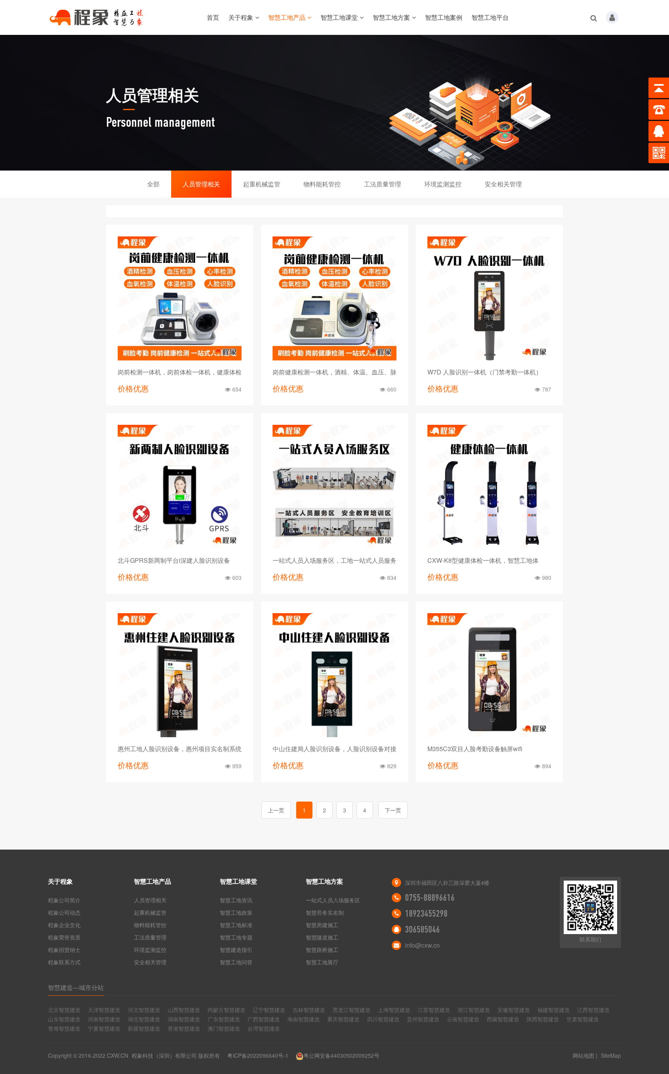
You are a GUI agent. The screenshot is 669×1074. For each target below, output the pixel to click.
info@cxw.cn (422, 945)
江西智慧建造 (593, 1010)
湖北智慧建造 (144, 1019)
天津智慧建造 (104, 1010)
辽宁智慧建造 (269, 1010)
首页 (213, 17)
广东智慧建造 (224, 1019)
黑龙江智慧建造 (352, 1010)
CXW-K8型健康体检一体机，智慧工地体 (483, 560)
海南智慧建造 (303, 1019)
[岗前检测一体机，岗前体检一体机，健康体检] (180, 298)
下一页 (393, 810)
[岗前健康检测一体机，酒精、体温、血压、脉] (334, 298)
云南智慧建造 (463, 1019)
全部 (153, 183)
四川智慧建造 (383, 1019)
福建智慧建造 (553, 1010)
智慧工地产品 (286, 17)
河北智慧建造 (144, 1010)
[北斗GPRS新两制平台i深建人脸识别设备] (180, 487)
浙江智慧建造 (474, 1010)
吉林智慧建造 (309, 1010)
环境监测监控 (442, 183)
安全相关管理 (503, 183)
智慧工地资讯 (236, 900)
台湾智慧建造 (263, 1028)
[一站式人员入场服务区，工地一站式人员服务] (334, 487)
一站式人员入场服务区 (333, 900)
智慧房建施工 (322, 925)
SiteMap (611, 1055)
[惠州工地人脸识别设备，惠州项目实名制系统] (180, 675)
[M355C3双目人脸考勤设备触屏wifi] (489, 675)
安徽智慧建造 (513, 1010)
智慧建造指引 (236, 949)
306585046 (422, 929)
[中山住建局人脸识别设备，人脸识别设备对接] (334, 675)
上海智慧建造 (394, 1010)
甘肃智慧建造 (582, 1019)
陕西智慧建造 (543, 1019)
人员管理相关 (201, 183)
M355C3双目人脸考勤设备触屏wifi (474, 748)
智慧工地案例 (443, 17)
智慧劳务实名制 (325, 912)
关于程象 (240, 17)
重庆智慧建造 (343, 1019)
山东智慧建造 (64, 1019)
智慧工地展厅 (322, 962)
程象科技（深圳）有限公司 (164, 1055)
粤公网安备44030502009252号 (341, 1055)
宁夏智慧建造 (104, 1028)
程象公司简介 (64, 900)
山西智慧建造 (184, 1010)
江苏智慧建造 (434, 1010)
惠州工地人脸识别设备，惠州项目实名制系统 (180, 748)
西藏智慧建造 (503, 1019)
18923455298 (426, 914)
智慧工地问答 (236, 962)
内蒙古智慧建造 (226, 1010)
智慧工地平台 (490, 17)
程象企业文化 (64, 925)
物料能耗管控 (322, 183)
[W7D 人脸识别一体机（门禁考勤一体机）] (489, 298)
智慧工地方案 (391, 17)
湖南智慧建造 (184, 1019)
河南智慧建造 (104, 1019)
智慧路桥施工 (322, 949)
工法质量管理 (382, 183)
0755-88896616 (430, 898)
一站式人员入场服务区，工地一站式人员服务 (334, 560)
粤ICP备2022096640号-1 (257, 1055)
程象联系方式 (64, 962)
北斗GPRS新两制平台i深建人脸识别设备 (174, 560)
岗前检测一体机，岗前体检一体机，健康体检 (180, 371)
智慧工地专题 (236, 937)
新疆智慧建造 (144, 1028)
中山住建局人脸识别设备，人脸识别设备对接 (334, 748)
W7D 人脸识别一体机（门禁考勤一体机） (484, 371)
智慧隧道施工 (322, 937)
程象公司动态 (64, 912)
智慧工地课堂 (339, 17)
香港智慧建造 (184, 1028)
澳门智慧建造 (224, 1028)
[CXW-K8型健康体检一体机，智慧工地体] (489, 487)
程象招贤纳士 (64, 949)
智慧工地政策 (236, 912)
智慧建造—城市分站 (76, 987)
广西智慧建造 (263, 1019)
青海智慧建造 (64, 1028)
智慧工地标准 (236, 925)
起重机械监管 (261, 183)
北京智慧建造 (64, 1010)
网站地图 (583, 1055)
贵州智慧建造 (423, 1019)
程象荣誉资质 (64, 937)
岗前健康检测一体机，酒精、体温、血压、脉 (334, 371)
